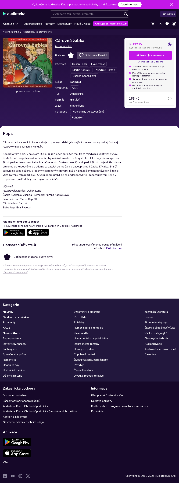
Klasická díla (81, 333)
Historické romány (14, 370)
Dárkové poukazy (101, 401)
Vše (5, 462)
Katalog (9, 24)
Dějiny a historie (12, 376)
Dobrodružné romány (86, 344)
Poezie (149, 317)
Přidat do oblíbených (96, 55)
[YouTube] (12, 476)
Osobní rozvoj (11, 365)
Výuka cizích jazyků (156, 333)
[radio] (150, 45)
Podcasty (9, 322)
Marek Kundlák (63, 46)
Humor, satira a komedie (88, 328)
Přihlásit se (168, 14)
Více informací (129, 4)
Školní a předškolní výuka (160, 328)
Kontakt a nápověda (15, 417)
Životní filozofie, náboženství (91, 360)
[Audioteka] (14, 14)
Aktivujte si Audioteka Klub (111, 23)
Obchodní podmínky (15, 395)
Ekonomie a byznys (156, 322)
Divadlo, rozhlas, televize (89, 376)
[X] (28, 476)
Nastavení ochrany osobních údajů (23, 422)
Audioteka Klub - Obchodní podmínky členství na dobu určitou (40, 411)
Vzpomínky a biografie (87, 312)
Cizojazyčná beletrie (157, 338)
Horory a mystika (84, 349)
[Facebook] (5, 476)
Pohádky (79, 322)
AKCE (6, 328)
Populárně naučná (84, 354)
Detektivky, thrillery (14, 344)
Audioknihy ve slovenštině (37, 31)
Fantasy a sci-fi (12, 349)
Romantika (9, 360)
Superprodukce (33, 24)
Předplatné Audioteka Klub (107, 395)
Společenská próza (14, 354)
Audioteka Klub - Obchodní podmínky (25, 406)
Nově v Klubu (82, 24)
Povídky (79, 365)
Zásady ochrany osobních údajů (21, 401)
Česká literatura (83, 370)
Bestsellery (64, 24)
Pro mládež (81, 317)
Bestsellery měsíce (16, 317)
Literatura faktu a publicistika (91, 338)
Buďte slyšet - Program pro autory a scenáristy (119, 406)
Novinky (50, 24)
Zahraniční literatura (156, 312)
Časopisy (150, 354)
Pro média (97, 411)
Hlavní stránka (11, 31)
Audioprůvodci (153, 344)
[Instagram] (20, 476)
